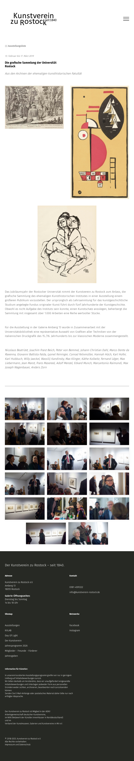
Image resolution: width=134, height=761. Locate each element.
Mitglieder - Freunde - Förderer (21, 650)
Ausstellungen (12, 625)
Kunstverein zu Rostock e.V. (19, 582)
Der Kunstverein (13, 640)
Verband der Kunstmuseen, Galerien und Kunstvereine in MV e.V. (34, 723)
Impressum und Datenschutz (17, 744)
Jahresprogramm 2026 (16, 645)
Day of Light (11, 635)
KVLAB (8, 630)
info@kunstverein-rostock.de (84, 592)
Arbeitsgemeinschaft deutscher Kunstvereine (25, 714)
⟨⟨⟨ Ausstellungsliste (15, 46)
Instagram (74, 630)
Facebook (74, 625)
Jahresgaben (11, 656)
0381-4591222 (76, 587)
